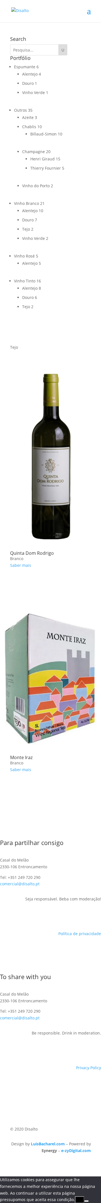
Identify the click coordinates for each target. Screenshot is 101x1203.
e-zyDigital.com (76, 1150)
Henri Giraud (42, 159)
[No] (86, 1201)
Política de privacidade (79, 933)
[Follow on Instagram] (96, 915)
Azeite (28, 117)
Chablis (29, 126)
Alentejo (30, 74)
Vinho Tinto (24, 281)
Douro (28, 83)
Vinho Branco (26, 203)
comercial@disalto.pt (20, 883)
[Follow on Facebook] (74, 915)
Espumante (24, 66)
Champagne (33, 151)
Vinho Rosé (24, 256)
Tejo (26, 229)
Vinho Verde (33, 92)
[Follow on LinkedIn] (85, 915)
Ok (79, 1199)
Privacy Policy (88, 1067)
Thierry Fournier (45, 168)
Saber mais (20, 565)
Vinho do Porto (36, 185)
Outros (20, 110)
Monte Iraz (21, 757)
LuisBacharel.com (48, 1143)
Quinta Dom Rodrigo (32, 553)
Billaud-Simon (43, 134)
